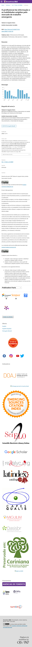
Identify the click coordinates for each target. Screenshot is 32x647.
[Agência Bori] (19, 571)
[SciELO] (16, 444)
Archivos (8, 5)
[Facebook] (4, 357)
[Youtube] (17, 357)
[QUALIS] (16, 510)
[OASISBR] (12, 532)
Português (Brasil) (7, 331)
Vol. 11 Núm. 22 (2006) (17, 5)
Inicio (3, 5)
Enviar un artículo (8, 317)
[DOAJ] (15, 380)
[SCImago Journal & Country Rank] (15, 386)
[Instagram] (11, 357)
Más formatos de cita (7, 154)
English (4, 326)
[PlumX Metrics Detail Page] (6, 308)
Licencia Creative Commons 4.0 (9, 247)
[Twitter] (22, 357)
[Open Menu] (1, 1)
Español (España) (6, 328)
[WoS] (16, 417)
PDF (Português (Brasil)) (9, 126)
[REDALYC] (16, 466)
